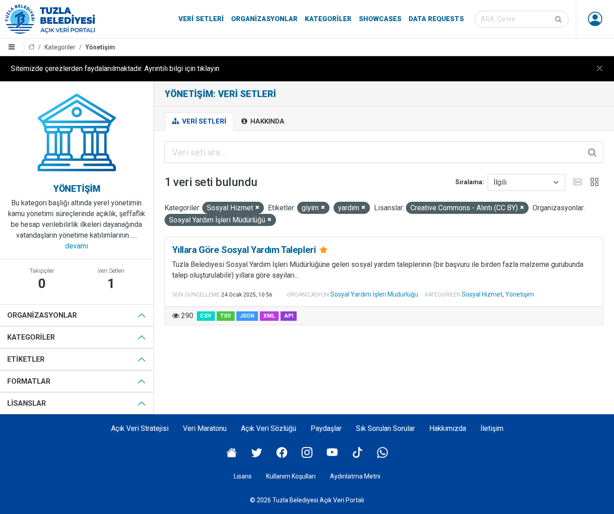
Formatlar (28, 381)
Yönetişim (100, 47)
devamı (76, 246)
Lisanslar (26, 403)
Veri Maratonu (205, 428)
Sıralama (468, 182)
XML (269, 316)
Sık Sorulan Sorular (385, 428)
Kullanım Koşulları (291, 476)
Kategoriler (328, 19)
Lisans (243, 476)
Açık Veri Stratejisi (140, 428)
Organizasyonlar (264, 19)
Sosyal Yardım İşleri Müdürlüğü (374, 294)
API (289, 316)
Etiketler (25, 359)
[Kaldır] (257, 208)
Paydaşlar (326, 428)
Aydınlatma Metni (355, 476)
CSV (205, 316)
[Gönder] (559, 19)
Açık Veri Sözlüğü (268, 428)
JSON (247, 316)
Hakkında (267, 121)
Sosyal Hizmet (482, 294)
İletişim (492, 428)
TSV (225, 316)
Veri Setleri (201, 19)
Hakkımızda (447, 428)
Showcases (380, 19)
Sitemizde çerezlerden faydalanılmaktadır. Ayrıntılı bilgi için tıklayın (115, 68)
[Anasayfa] (31, 47)
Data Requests (436, 19)
